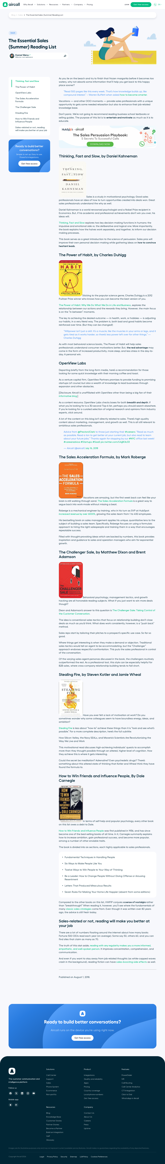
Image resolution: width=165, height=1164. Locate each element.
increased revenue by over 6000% (77, 514)
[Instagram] (28, 1093)
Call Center (51, 1075)
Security (64, 1157)
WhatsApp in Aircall (130, 1098)
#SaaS (96, 442)
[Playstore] (16, 1105)
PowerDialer (127, 1075)
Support (50, 1079)
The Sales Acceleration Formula (27, 100)
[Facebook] (10, 1093)
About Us (88, 1117)
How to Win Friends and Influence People (27, 120)
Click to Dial (127, 1094)
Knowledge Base (53, 1117)
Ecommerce (51, 1091)
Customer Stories (54, 1121)
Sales (20, 15)
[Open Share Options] (65, 55)
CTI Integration (128, 1091)
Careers (87, 1121)
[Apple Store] (10, 1105)
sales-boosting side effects (131, 962)
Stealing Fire (21, 113)
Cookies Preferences (99, 1157)
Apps (86, 1083)
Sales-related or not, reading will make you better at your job (31, 128)
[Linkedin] (22, 1093)
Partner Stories (52, 1125)
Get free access (140, 5)
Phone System (52, 1087)
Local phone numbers (93, 1094)
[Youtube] (34, 1093)
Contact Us (89, 1113)
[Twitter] (16, 1093)
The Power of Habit (25, 87)
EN (159, 5)
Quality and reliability (93, 1079)
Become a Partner (54, 1128)
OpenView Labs (23, 93)
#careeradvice (72, 442)
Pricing (90, 5)
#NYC (132, 438)
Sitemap (73, 1157)
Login (127, 4)
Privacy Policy (52, 1157)
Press (86, 1125)
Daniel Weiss (22, 55)
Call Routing (127, 1083)
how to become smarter (133, 95)
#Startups (86, 442)
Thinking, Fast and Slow (27, 81)
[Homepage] (11, 4)
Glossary (50, 1140)
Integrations (89, 1075)
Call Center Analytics (131, 1087)
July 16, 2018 (92, 448)
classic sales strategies (79, 909)
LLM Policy (84, 1157)
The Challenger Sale (25, 107)
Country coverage (92, 1091)
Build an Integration (54, 1132)
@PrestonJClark (86, 432)
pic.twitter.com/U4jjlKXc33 (115, 442)
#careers (130, 432)
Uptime (87, 1128)
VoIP (48, 1136)
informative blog (68, 396)
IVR (123, 1079)
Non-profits (51, 1094)
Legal (42, 1157)
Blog (13, 15)
